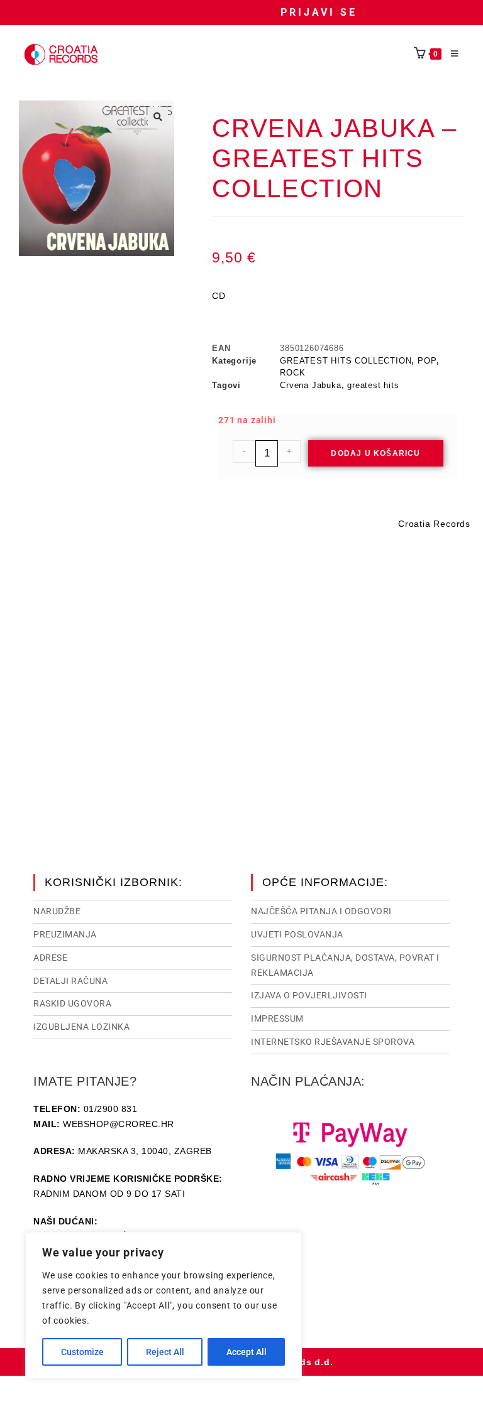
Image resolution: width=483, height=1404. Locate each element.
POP (427, 360)
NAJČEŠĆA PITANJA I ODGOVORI (321, 911)
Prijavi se (318, 12)
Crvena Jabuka (310, 385)
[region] (163, 1305)
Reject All (165, 1352)
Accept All (246, 1352)
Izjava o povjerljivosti (309, 995)
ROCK (292, 372)
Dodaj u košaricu (375, 453)
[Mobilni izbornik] (450, 54)
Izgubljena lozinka (81, 1027)
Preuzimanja (65, 934)
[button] (158, 117)
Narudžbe (56, 911)
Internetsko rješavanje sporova (332, 1042)
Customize (82, 1352)
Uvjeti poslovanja (297, 934)
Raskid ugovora (72, 1003)
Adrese (50, 958)
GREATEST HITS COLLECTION (345, 360)
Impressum (277, 1018)
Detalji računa (70, 981)
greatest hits (373, 385)
